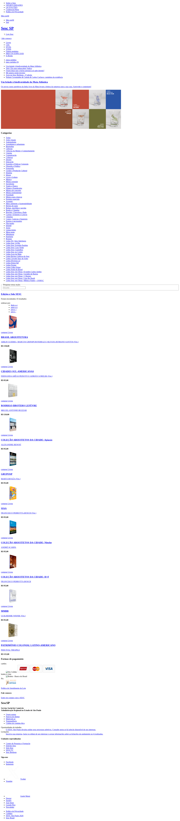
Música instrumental (13, 193)
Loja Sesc (9, 34)
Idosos (8, 175)
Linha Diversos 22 (13, 261)
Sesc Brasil (10, 818)
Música (9, 179)
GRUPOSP (6, 474)
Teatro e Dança (12, 186)
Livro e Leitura (12, 177)
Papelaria (9, 237)
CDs (7, 45)
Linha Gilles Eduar (13, 267)
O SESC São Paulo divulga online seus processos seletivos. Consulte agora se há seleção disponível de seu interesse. (51, 730)
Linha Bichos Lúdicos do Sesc (18, 256)
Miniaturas (10, 234)
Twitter (23, 779)
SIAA (4, 508)
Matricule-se (10, 719)
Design (8, 160)
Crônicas (9, 157)
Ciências (9, 149)
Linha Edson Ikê (12, 263)
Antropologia (11, 142)
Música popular (12, 182)
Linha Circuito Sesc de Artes (17, 259)
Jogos (8, 228)
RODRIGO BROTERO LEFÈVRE (19, 405)
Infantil (8, 226)
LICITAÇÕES (11, 7)
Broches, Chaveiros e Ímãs (16, 212)
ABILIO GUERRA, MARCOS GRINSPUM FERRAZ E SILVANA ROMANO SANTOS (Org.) (39, 342)
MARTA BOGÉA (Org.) (10, 479)
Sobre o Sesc (11, 3)
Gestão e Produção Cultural (16, 171)
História (9, 173)
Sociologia (10, 184)
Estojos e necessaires (14, 221)
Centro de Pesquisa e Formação (18, 743)
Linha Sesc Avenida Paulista (17, 245)
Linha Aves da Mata (13, 254)
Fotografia (10, 168)
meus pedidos (11, 60)
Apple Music (25, 796)
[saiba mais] (13, 328)
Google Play (11, 805)
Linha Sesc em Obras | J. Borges (18, 276)
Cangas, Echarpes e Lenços (16, 215)
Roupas (9, 239)
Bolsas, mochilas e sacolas (16, 208)
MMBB (5, 611)
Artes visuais (11, 140)
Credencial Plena (12, 10)
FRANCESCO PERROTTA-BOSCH (16, 581)
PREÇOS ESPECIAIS (15, 54)
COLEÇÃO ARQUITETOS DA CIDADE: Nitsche (26, 542)
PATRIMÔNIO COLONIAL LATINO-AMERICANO (28, 645)
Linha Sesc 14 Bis (13, 243)
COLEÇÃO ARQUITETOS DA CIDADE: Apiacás (26, 440)
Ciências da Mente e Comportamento (20, 151)
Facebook (9, 762)
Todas (8, 138)
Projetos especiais (12, 199)
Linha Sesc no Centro (14, 252)
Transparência (11, 721)
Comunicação (11, 155)
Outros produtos (12, 51)
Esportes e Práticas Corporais (17, 164)
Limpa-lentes (11, 230)
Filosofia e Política (13, 166)
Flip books (10, 223)
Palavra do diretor (13, 717)
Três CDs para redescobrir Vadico (19, 68)
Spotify (9, 801)
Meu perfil (10, 20)
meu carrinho (12, 62)
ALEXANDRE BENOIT (11, 445)
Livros (8, 43)
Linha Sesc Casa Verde (15, 248)
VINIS (8, 49)
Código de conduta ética (15, 723)
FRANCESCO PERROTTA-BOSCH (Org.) (18, 513)
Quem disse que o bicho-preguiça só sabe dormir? (25, 71)
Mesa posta (10, 232)
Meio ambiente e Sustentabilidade (19, 204)
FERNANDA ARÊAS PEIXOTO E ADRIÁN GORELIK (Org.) (26, 376)
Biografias (10, 146)
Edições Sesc (11, 746)
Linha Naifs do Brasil (14, 269)
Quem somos (11, 714)
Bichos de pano (12, 206)
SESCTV (9, 750)
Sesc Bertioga (11, 752)
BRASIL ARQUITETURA (14, 337)
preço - (13, 312)
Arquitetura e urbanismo (15, 144)
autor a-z (14, 307)
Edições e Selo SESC (11, 294)
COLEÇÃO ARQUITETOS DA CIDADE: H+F (25, 577)
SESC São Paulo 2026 (14, 816)
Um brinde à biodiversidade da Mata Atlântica (23, 66)
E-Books (9, 56)
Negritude (10, 195)
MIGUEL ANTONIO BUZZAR (14, 410)
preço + (14, 310)
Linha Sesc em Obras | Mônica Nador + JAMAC (25, 280)
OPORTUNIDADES (14, 5)
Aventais (9, 201)
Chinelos (9, 217)
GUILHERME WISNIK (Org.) (13, 616)
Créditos (9, 813)
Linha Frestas (11, 265)
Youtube (9, 781)
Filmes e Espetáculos (14, 188)
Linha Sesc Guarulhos (14, 250)
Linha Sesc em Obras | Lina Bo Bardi (20, 278)
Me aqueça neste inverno (15, 73)
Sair (7, 22)
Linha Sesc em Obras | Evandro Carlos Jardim (24, 272)
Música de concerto (13, 190)
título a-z (14, 305)
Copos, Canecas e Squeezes (16, 219)
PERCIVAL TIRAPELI (10, 650)
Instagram (9, 764)
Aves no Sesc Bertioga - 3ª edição (19, 75)
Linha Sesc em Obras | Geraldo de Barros (22, 274)
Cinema (9, 153)
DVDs (8, 47)
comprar (4, 332)
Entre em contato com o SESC (13, 698)
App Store (10, 803)
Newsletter (10, 807)
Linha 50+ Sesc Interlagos (16, 241)
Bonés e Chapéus (12, 210)
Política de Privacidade (15, 12)
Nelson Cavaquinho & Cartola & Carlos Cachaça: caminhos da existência (34, 77)
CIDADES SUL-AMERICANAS (17, 371)
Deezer (8, 798)
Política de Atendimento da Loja (13, 688)
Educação (9, 162)
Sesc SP (7, 28)
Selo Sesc (9, 748)
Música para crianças (14, 197)
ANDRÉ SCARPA (8, 547)
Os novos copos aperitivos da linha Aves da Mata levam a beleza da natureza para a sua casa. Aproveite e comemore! (46, 87)
